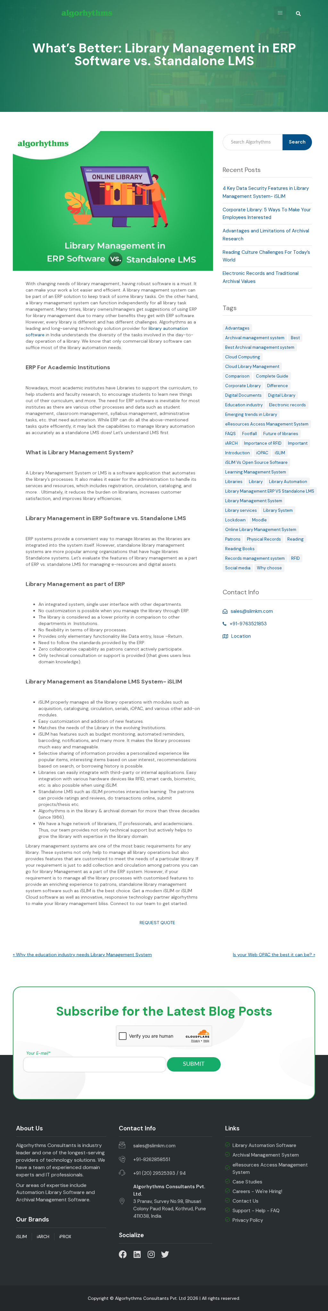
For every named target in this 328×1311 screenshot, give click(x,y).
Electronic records (287, 405)
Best (295, 337)
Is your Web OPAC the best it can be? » (274, 954)
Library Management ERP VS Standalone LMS (269, 491)
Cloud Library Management (252, 366)
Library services (241, 510)
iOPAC (262, 453)
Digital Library (281, 395)
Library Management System (253, 500)
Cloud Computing (242, 357)
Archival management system (254, 337)
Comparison (237, 376)
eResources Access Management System (266, 424)
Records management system (255, 558)
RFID (295, 558)
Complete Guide (272, 376)
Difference (277, 385)
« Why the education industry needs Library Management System (82, 954)
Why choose (269, 568)
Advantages (237, 328)
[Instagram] (151, 1254)
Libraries (233, 481)
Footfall (249, 433)
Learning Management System (255, 472)
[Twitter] (165, 1254)
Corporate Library (243, 385)
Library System (278, 510)
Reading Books (240, 548)
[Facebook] (123, 1254)
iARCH (231, 443)
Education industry (244, 405)
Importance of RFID (263, 443)
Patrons (233, 539)
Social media (237, 568)
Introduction (237, 453)
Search (297, 142)
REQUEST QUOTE (155, 922)
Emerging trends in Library (251, 414)
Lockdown (235, 520)
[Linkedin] (137, 1254)
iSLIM (280, 453)
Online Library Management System (260, 529)
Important (298, 443)
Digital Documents (243, 395)
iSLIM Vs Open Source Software (256, 462)
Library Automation (288, 481)
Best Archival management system (259, 347)
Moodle (259, 520)
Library (256, 481)
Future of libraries (280, 433)
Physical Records (264, 539)
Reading (295, 539)
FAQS (230, 433)
